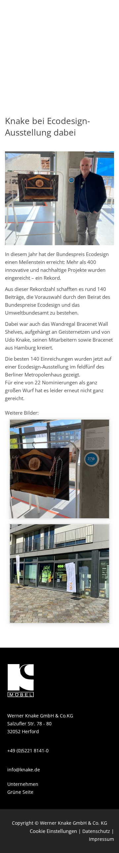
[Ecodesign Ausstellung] (59, 469)
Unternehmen (22, 784)
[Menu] (101, 13)
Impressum (101, 839)
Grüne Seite (20, 792)
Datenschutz (96, 831)
